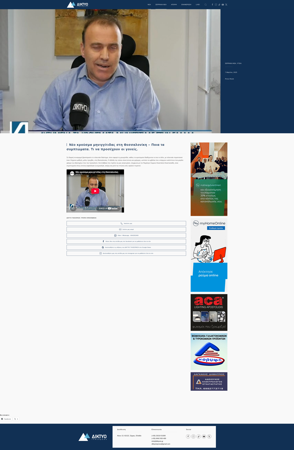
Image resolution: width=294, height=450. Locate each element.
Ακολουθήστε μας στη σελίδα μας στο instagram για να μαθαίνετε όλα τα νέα (128, 253)
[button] (205, 4)
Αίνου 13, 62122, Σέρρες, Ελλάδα (129, 436)
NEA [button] (149, 4)
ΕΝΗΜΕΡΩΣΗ (186, 4)
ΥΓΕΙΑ (239, 63)
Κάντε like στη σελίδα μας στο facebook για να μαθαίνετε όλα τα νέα (128, 241)
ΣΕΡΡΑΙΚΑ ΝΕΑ (161, 4)
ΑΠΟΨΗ (174, 4)
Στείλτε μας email (128, 229)
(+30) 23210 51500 (159, 436)
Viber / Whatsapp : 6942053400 (128, 235)
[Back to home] (78, 4)
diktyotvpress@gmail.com (161, 444)
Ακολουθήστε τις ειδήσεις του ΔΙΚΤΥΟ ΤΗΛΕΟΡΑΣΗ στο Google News (128, 247)
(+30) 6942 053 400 (159, 438)
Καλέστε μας (128, 223)
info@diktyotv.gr (157, 441)
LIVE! (198, 4)
